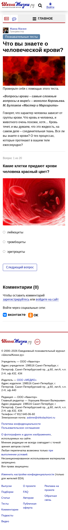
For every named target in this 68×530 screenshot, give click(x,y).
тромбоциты (16, 242)
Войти (50, 7)
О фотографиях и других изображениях (26, 434)
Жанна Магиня (18, 28)
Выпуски (6, 485)
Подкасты (7, 515)
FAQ (25, 491)
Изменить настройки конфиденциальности (27, 474)
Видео (5, 521)
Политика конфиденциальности (21, 423)
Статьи (5, 497)
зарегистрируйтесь (16, 299)
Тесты (5, 503)
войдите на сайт (47, 299)
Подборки (7, 491)
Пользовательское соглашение (20, 427)
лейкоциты (15, 232)
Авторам (28, 497)
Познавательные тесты (21, 36)
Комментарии (9, 509)
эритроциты (16, 252)
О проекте (29, 485)
